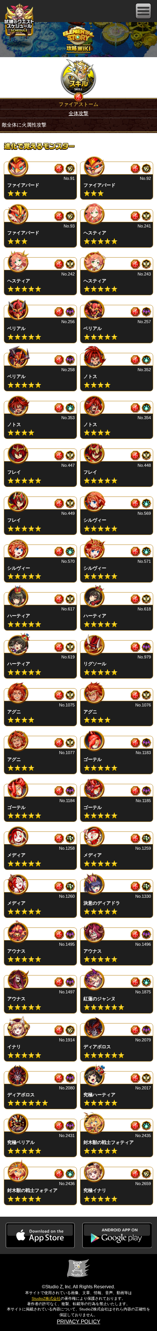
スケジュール (19, 22)
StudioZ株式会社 (46, 1298)
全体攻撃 (78, 113)
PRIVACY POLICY (78, 1321)
